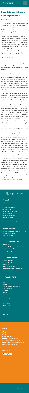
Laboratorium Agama (7, 262)
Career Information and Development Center (13, 268)
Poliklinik (4, 280)
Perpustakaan (5, 244)
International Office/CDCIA (8, 266)
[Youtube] (11, 354)
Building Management (7, 270)
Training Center (6, 303)
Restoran (4, 284)
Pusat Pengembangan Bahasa (9, 249)
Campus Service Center (8, 301)
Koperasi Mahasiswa (7, 288)
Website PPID (5, 314)
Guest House (5, 297)
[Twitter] (6, 354)
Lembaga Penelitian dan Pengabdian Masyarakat (14, 231)
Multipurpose (5, 290)
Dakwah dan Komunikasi (8, 205)
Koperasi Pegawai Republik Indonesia (11, 286)
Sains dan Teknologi (7, 213)
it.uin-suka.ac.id (8, 19)
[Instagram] (8, 354)
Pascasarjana (5, 219)
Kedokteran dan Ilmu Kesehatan (10, 222)
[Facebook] (3, 354)
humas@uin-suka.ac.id (12, 338)
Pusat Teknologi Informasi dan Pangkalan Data (13, 246)
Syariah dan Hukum (7, 209)
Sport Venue (5, 292)
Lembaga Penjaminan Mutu (8, 233)
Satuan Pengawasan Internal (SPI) (10, 235)
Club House (5, 294)
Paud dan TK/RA (6, 305)
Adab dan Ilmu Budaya (7, 203)
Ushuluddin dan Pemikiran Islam (9, 211)
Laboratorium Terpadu (7, 260)
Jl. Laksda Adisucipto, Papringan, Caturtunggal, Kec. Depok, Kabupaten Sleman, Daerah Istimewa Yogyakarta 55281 (13, 342)
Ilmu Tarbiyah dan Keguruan (9, 207)
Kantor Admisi (5, 264)
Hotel (3, 282)
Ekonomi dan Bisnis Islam (8, 217)
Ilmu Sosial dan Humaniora (8, 215)
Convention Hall (6, 299)
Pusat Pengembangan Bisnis (9, 251)
